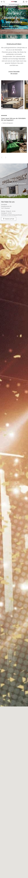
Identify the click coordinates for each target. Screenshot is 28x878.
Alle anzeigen (14, 73)
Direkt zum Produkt (14, 31)
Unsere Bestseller (14, 71)
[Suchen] (4, 1)
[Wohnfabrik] (14, 2)
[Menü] (1, 1)
